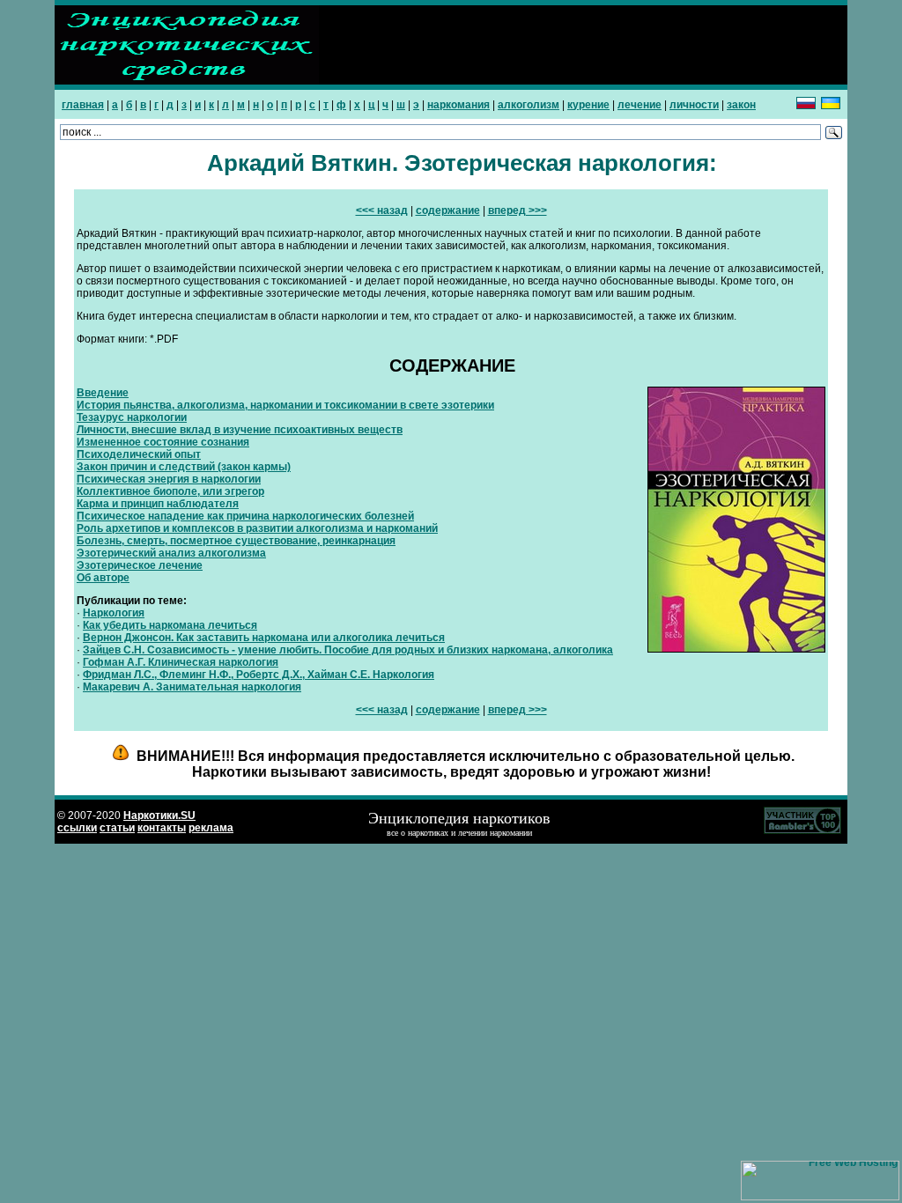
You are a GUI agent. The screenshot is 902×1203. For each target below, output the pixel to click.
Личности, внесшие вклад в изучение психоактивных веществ (240, 430)
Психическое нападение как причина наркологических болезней (245, 516)
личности (694, 105)
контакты (161, 828)
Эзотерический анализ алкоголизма (171, 553)
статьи (117, 828)
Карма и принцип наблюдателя (158, 504)
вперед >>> (517, 210)
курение (588, 105)
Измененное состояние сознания (163, 442)
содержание (448, 210)
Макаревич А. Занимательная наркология (192, 687)
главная (83, 105)
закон (741, 105)
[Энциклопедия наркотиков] (187, 81)
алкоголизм (528, 105)
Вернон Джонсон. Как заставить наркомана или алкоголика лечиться (264, 637)
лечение (639, 105)
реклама (211, 828)
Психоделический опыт (139, 454)
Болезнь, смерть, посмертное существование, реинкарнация (236, 541)
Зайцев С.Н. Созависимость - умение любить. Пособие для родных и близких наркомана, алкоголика (348, 650)
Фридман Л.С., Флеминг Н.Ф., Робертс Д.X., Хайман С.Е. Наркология (258, 674)
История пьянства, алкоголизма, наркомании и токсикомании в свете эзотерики (285, 405)
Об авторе (103, 578)
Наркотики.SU (159, 815)
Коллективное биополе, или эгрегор (170, 491)
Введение (103, 393)
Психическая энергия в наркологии (169, 479)
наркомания (458, 105)
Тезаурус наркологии (132, 417)
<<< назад (382, 210)
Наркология (113, 613)
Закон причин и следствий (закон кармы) (184, 467)
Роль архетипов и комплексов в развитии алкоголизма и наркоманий (257, 528)
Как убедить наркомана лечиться (170, 625)
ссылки (77, 828)
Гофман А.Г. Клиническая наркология (180, 662)
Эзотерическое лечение (140, 565)
